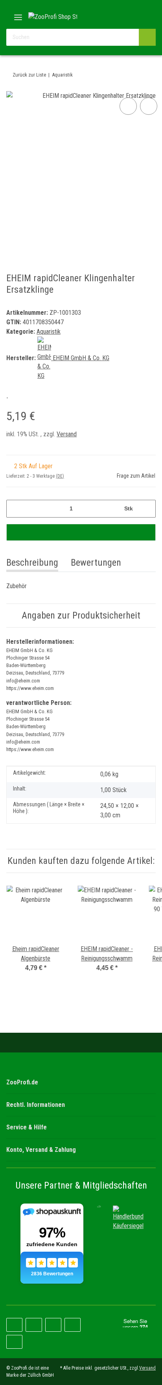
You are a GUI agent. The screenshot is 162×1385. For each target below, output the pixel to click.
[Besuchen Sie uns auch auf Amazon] (72, 1325)
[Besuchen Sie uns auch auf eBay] (14, 1342)
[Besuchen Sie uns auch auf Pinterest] (34, 1325)
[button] (124, 16)
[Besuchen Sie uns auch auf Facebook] (14, 1325)
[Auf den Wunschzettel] (148, 106)
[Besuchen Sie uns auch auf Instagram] (53, 1325)
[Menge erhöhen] (146, 508)
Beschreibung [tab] (32, 562)
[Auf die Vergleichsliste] (128, 106)
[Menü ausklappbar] (18, 14)
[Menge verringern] (15, 508)
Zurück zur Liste (29, 75)
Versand (67, 434)
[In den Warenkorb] (81, 532)
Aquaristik (49, 331)
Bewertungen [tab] (96, 562)
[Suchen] (147, 37)
